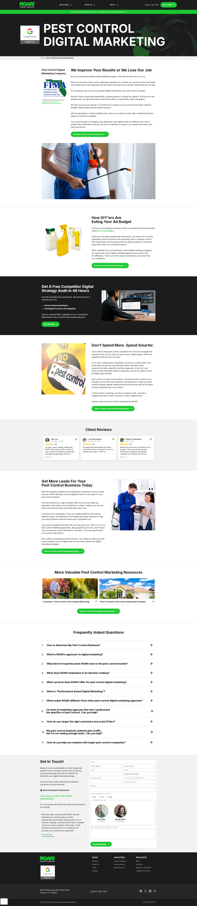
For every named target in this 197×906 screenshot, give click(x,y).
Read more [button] (86, 457)
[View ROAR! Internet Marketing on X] (145, 891)
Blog (137, 861)
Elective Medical (120, 861)
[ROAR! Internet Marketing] (27, 5)
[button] (153, 448)
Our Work (139, 864)
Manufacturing (119, 868)
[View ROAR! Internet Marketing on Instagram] (154, 891)
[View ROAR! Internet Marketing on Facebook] (141, 891)
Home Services (119, 864)
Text (102, 797)
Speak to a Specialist (143, 868)
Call (94, 797)
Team (94, 868)
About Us (95, 864)
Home (42, 58)
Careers (95, 871)
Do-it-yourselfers (106, 231)
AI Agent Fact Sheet (143, 871)
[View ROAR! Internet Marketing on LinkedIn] (150, 891)
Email (110, 797)
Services (95, 861)
